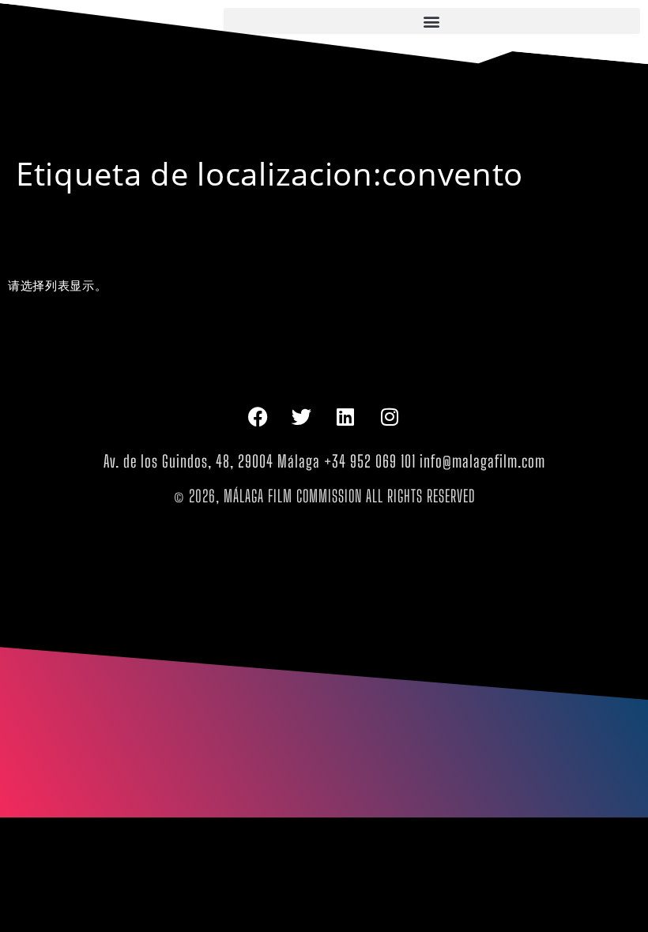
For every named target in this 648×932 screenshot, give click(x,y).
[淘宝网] (390, 417)
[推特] (302, 417)
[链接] (346, 417)
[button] (432, 21)
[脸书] (257, 417)
